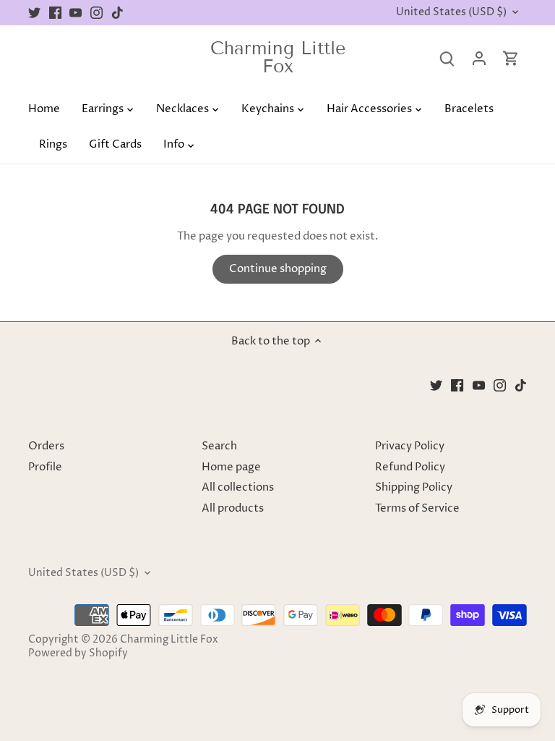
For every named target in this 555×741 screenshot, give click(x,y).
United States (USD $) (451, 13)
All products (233, 508)
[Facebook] (55, 12)
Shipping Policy (413, 487)
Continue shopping (278, 268)
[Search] (447, 58)
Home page (231, 467)
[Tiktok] (117, 12)
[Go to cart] (511, 58)
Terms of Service (417, 508)
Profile (45, 467)
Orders (46, 446)
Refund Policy (410, 467)
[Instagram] (96, 12)
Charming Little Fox (277, 58)
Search (219, 446)
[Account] (479, 58)
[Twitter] (34, 12)
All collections (238, 487)
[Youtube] (75, 12)
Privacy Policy (409, 446)
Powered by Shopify (78, 653)
